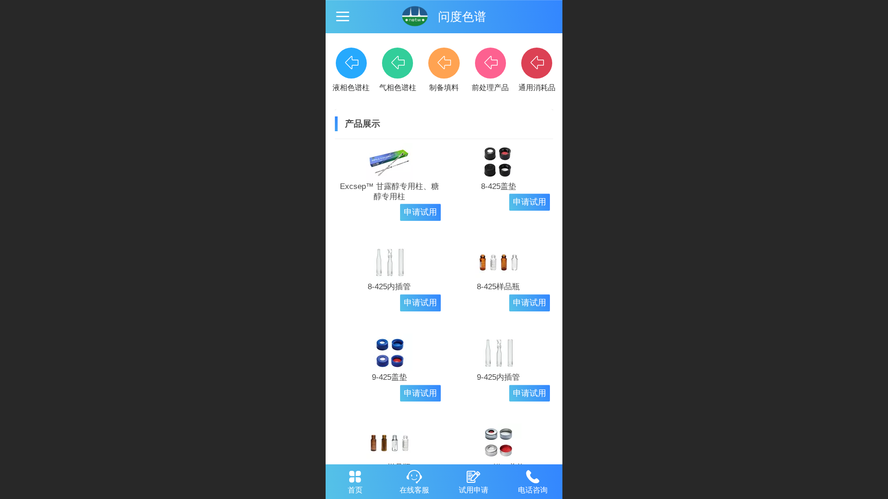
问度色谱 (462, 16)
